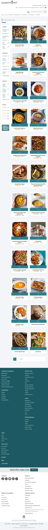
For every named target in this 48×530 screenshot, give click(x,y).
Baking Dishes (4, 373)
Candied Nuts (38, 241)
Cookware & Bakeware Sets (7, 386)
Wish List (37, 7)
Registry (33, 7)
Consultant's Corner (6, 505)
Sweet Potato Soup (20, 297)
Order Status (27, 495)
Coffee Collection (5, 450)
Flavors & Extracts (29, 408)
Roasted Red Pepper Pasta (38, 100)
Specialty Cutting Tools (29, 388)
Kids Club (3, 448)
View (20, 41)
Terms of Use (24, 523)
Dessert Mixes (28, 404)
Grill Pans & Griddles (6, 381)
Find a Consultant (5, 503)
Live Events (37, 14)
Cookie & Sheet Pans (6, 377)
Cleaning (26, 375)
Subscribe (34, 469)
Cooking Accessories (29, 377)
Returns (26, 497)
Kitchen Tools (28, 371)
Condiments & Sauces (29, 402)
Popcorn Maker (28, 427)
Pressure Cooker (28, 429)
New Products (4, 446)
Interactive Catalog (5, 454)
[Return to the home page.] (2, 20)
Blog (3, 460)
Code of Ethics (28, 486)
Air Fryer (26, 419)
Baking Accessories (29, 373)
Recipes (4, 457)
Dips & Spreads (28, 406)
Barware (3, 392)
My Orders (28, 7)
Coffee (26, 423)
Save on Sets (4, 438)
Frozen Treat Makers (29, 425)
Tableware (4, 398)
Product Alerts (28, 501)
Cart (2, 495)
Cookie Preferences (24, 525)
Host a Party (4, 497)
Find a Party (4, 499)
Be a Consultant (31, 14)
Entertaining (5, 390)
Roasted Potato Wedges (20, 184)
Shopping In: (42, 7)
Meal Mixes (27, 410)
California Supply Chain (16, 523)
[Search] (45, 12)
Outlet (3, 440)
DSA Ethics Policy (28, 488)
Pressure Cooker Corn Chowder (38, 212)
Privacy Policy (8, 523)
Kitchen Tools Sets (28, 394)
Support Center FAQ (29, 503)
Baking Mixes (27, 400)
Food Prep (27, 381)
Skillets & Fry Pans (5, 384)
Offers (3, 437)
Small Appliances (29, 417)
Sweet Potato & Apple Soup (19, 128)
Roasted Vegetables (38, 297)
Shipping (26, 499)
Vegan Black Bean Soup (38, 128)
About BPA (41, 523)
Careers (26, 484)
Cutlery (26, 379)
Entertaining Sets (5, 400)
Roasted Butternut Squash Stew (19, 155)
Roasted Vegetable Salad (20, 351)
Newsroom (27, 480)
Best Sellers (4, 452)
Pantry (26, 398)
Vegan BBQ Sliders (20, 72)
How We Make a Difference (30, 482)
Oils (26, 412)
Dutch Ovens (4, 379)
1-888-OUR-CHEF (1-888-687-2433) (32, 505)
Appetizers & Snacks (7, 20)
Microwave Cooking (29, 384)
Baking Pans (4, 375)
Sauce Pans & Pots (6, 383)
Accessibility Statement (33, 523)
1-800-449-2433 (28, 507)
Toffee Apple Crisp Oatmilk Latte (38, 324)
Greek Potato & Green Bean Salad (20, 100)
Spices (26, 414)
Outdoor (3, 394)
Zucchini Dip (38, 351)
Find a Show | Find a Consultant (39, 5)
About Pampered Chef (29, 478)
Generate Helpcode (29, 513)
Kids (26, 383)
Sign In (17, 7)
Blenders (27, 421)
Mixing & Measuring (29, 386)
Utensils (26, 392)
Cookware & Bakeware (8, 371)
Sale (2, 435)
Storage (26, 390)
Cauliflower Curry (19, 324)
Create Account (22, 7)
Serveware (4, 396)
